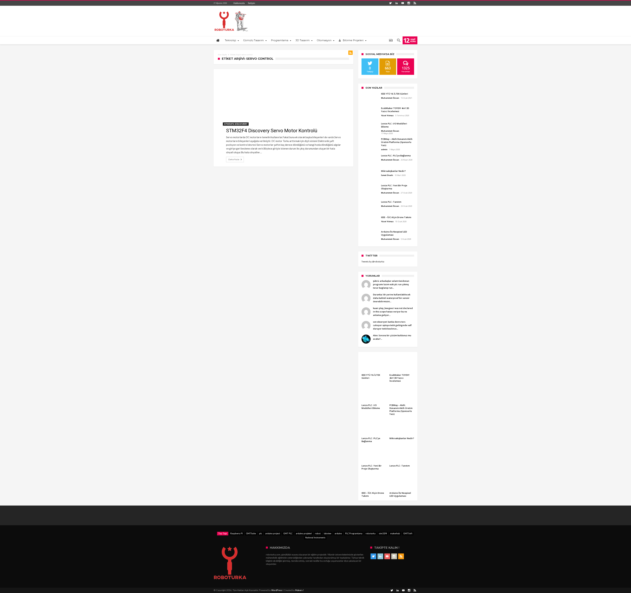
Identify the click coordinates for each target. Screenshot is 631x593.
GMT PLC (287, 533)
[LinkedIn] (396, 3)
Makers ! (299, 590)
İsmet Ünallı (387, 175)
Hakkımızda (239, 3)
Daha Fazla (233, 159)
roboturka (370, 533)
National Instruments (315, 537)
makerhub (395, 533)
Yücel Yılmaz (387, 115)
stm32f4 (383, 533)
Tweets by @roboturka (373, 261)
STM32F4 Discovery (235, 124)
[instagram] (408, 3)
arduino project (272, 533)
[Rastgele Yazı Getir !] (391, 40)
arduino (338, 533)
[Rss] (414, 3)
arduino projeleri (304, 533)
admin (384, 149)
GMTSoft (407, 533)
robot (318, 533)
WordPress (276, 590)
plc (260, 533)
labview (327, 533)
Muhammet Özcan (390, 98)
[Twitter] (390, 3)
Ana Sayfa (222, 54)
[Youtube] (402, 3)
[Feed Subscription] (350, 53)
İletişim (251, 3)
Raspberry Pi (236, 533)
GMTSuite (251, 533)
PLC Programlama (353, 533)
